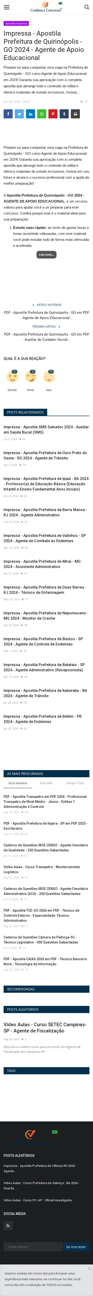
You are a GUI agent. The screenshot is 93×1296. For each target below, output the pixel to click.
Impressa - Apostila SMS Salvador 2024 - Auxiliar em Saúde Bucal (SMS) (46, 430)
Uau (49, 390)
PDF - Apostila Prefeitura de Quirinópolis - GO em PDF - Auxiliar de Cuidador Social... (46, 337)
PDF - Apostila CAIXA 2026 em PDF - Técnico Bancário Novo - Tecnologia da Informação (45, 961)
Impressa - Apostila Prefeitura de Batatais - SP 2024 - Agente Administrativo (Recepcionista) (44, 667)
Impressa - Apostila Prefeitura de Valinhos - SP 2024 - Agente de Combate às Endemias (45, 538)
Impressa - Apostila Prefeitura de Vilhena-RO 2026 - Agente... (40, 1168)
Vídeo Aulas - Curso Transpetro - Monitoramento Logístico (42, 869)
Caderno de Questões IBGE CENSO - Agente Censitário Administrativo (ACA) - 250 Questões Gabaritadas (46, 891)
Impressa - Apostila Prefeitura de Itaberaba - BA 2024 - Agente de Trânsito (45, 693)
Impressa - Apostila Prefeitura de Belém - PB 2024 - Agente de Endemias (43, 719)
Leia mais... (46, 254)
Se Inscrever (76, 1247)
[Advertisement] (46, 135)
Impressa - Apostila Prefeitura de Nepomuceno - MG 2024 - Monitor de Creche (46, 616)
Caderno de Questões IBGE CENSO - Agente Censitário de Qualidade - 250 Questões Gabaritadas (46, 847)
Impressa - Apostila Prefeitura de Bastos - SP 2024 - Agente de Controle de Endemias (43, 641)
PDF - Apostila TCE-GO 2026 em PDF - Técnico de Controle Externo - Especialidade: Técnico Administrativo (41, 915)
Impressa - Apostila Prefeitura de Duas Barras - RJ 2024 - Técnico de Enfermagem (45, 590)
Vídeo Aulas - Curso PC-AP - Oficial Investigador (38, 1200)
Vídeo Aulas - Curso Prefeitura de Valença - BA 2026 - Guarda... (42, 1185)
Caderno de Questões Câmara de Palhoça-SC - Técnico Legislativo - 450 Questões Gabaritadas (41, 939)
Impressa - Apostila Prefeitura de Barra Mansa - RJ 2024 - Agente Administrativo (45, 512)
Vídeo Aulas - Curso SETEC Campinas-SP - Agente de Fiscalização (45, 1028)
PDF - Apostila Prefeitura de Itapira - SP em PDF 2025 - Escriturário (46, 826)
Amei (30, 390)
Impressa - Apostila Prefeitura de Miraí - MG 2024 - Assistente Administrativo (42, 564)
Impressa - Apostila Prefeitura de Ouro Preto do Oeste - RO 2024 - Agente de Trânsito (45, 455)
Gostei (12, 390)
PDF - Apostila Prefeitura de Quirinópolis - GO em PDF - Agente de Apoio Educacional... (46, 315)
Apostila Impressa (16, 23)
